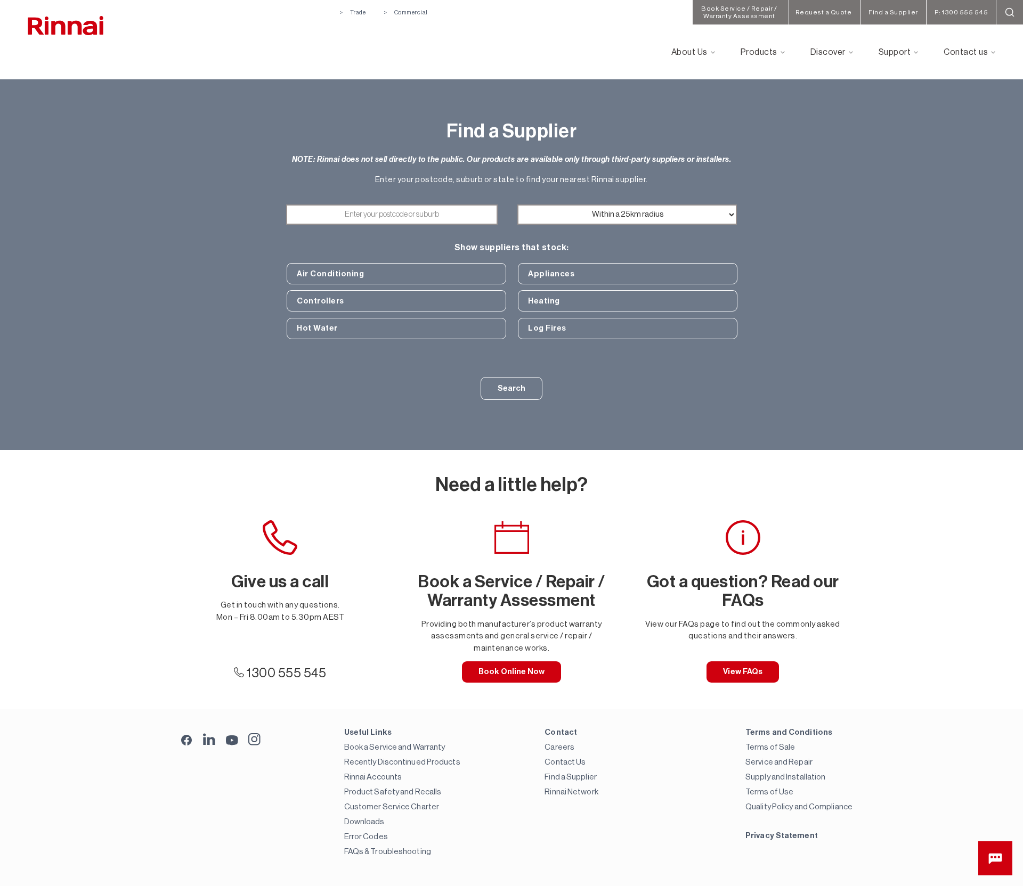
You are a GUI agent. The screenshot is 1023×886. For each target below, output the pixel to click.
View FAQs (742, 672)
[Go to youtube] (232, 739)
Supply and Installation (785, 777)
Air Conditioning (330, 274)
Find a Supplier (571, 777)
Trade (358, 12)
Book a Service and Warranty (394, 747)
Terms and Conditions (788, 732)
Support (895, 52)
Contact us (966, 52)
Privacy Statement (781, 836)
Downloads (364, 822)
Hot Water (317, 328)
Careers (559, 747)
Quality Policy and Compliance (798, 807)
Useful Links (368, 732)
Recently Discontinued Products (402, 762)
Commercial (411, 12)
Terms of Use (769, 792)
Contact (561, 732)
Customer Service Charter (391, 807)
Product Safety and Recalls (393, 792)
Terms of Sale (770, 747)
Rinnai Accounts (373, 777)
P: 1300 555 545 (961, 12)
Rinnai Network (571, 792)
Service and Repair (779, 762)
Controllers (320, 301)
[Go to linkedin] (209, 739)
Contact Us (565, 762)
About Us (689, 52)
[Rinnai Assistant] (995, 858)
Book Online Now (511, 672)
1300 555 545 (286, 673)
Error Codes (366, 837)
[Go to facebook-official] (187, 741)
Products (759, 52)
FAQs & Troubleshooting (387, 852)
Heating (544, 301)
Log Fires (547, 328)
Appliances (551, 274)
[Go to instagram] (254, 739)
